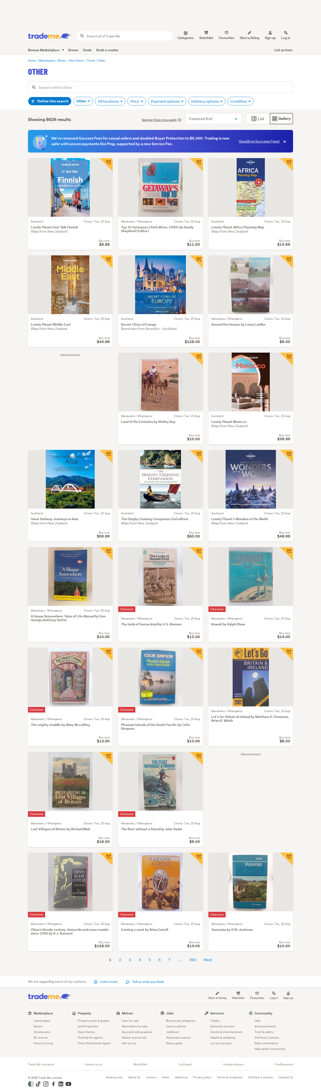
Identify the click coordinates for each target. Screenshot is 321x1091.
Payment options (165, 101)
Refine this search (52, 101)
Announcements (265, 1026)
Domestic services (222, 1026)
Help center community (270, 1049)
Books (62, 60)
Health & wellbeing (222, 1038)
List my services (220, 1043)
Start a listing (217, 998)
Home (32, 60)
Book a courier (107, 50)
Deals (87, 50)
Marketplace (47, 60)
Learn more (108, 981)
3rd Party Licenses (266, 1038)
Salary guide (174, 1043)
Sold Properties (88, 1026)
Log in (285, 38)
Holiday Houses (233, 1064)
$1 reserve (41, 1038)
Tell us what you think (147, 982)
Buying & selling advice (137, 1032)
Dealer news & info (134, 1038)
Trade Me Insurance (41, 1064)
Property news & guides (93, 1021)
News (165, 1077)
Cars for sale (130, 1021)
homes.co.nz (93, 1064)
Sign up (270, 38)
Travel (91, 60)
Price (135, 101)
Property (84, 1013)
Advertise (181, 1077)
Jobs (169, 1013)
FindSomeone (284, 1064)
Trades (214, 1021)
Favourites (257, 998)
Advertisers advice (178, 1038)
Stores (73, 50)
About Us (134, 1077)
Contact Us (285, 1077)
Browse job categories (181, 1021)
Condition (239, 101)
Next (208, 959)
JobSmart (172, 1032)
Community (263, 1013)
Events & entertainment (226, 1032)
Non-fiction (77, 60)
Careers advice (176, 1026)
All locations (109, 101)
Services (217, 1013)
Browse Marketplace (44, 50)
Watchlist (238, 998)
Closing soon (42, 1032)
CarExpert (185, 1064)
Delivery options (205, 101)
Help (257, 1021)
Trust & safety (263, 1032)
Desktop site (114, 1077)
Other (102, 60)
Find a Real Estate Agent (94, 1043)
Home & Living (43, 1043)
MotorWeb (140, 1064)
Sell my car (129, 1043)
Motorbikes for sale (135, 1026)
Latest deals (42, 1021)
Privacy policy (202, 1077)
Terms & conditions (230, 1077)
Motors (127, 1013)
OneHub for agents (90, 1038)
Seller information (266, 1043)
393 (192, 959)
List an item (283, 50)
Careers (151, 1077)
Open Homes (86, 1032)
